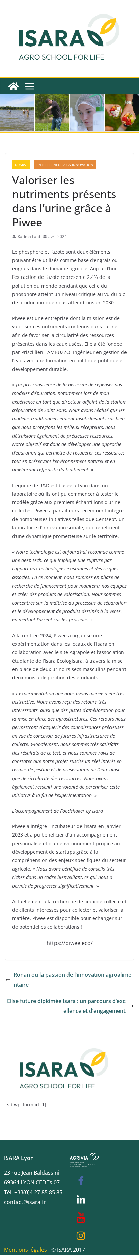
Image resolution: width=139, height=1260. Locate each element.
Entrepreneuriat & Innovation (64, 164)
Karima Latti (29, 236)
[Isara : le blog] (13, 86)
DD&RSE (21, 164)
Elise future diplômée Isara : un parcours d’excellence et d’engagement (66, 1006)
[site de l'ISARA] (64, 1040)
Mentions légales (25, 1249)
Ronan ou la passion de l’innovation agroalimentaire (72, 979)
